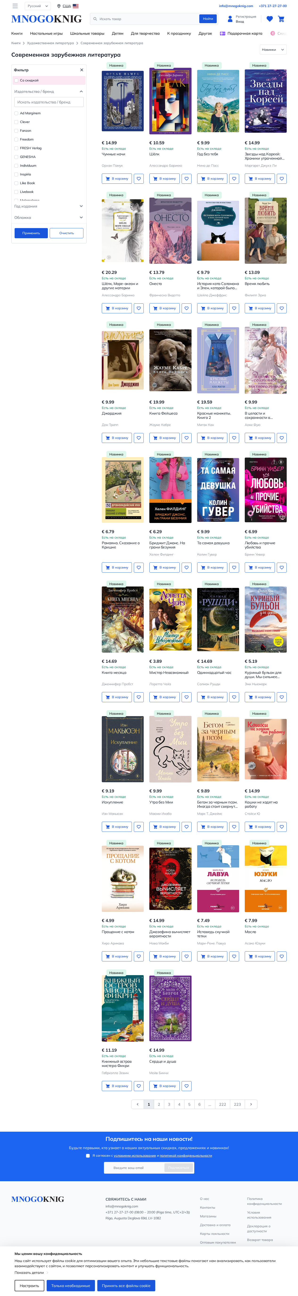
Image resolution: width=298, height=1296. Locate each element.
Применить (31, 233)
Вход (240, 21)
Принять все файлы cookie (126, 1285)
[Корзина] (281, 19)
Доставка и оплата (215, 1225)
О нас (204, 1199)
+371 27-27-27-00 (273, 6)
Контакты (207, 1207)
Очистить (66, 233)
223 (237, 1104)
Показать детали (29, 1272)
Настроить (29, 1285)
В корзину (120, 178)
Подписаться (178, 1167)
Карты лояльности (214, 1234)
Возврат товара (260, 1240)
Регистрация (246, 16)
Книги (17, 33)
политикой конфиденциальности (186, 1155)
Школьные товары (87, 33)
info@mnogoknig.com (236, 6)
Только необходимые (70, 1285)
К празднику (179, 33)
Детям (117, 33)
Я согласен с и (152, 1155)
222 (222, 1104)
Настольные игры (46, 33)
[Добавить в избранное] (139, 179)
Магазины (208, 1216)
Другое (205, 33)
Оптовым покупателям (218, 1242)
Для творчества (145, 33)
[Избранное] (269, 19)
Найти (208, 19)
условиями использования (135, 1155)
